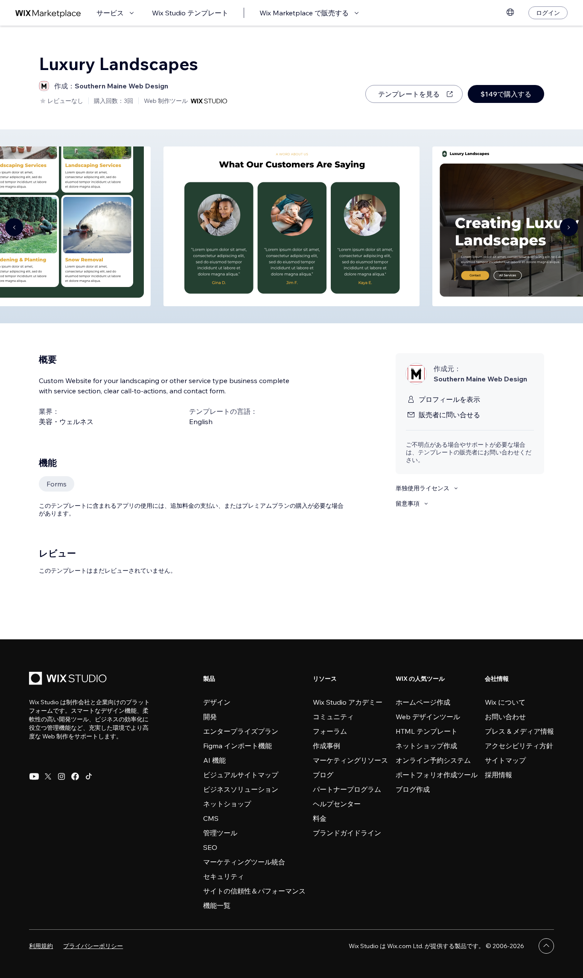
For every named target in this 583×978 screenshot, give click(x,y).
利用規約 (41, 946)
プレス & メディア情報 (519, 731)
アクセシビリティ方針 (519, 745)
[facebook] (75, 776)
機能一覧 (216, 905)
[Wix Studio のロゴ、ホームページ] (69, 679)
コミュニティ (333, 716)
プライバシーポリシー (93, 946)
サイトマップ (505, 760)
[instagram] (61, 776)
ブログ (323, 774)
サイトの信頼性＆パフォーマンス (254, 891)
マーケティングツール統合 (244, 862)
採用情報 (498, 774)
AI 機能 (214, 760)
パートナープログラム (347, 789)
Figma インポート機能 (237, 745)
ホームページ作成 (423, 702)
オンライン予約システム (433, 760)
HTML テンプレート (427, 731)
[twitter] (48, 776)
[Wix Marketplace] (48, 13)
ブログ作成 (413, 789)
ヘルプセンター (337, 803)
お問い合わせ (505, 716)
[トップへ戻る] (546, 946)
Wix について (505, 702)
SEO (210, 847)
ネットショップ (227, 803)
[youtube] (34, 776)
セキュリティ (223, 876)
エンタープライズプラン (240, 731)
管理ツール (220, 833)
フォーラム (330, 731)
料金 (319, 818)
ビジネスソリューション (240, 789)
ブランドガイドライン (347, 833)
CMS (211, 818)
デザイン (216, 702)
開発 (210, 716)
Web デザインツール (428, 716)
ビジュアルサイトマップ (240, 774)
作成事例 (326, 745)
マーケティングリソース (350, 760)
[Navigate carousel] (14, 227)
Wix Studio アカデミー (347, 702)
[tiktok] (89, 776)
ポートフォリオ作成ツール (437, 774)
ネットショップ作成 (426, 745)
